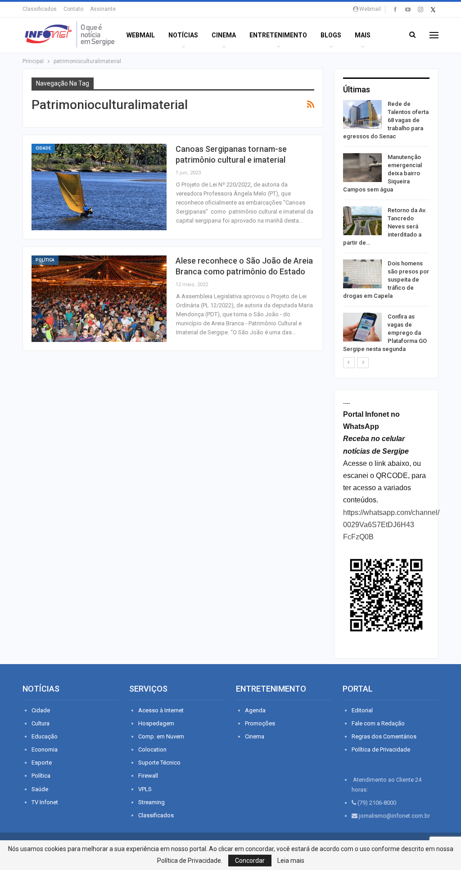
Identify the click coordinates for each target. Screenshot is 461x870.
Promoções (260, 723)
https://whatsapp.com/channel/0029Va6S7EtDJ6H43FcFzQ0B (391, 525)
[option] (386, 228)
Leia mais (290, 860)
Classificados (40, 9)
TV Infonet (45, 802)
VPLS (145, 789)
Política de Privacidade (381, 749)
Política (45, 260)
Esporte (42, 762)
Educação (45, 736)
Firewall (148, 775)
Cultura (41, 723)
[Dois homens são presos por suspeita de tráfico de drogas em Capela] (362, 274)
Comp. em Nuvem (161, 736)
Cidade (43, 148)
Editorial (362, 710)
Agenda (255, 710)
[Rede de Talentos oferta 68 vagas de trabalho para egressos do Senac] (362, 114)
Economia (45, 749)
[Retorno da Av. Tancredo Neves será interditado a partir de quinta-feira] (362, 220)
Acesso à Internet (161, 710)
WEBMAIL (141, 35)
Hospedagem (156, 723)
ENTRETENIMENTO (278, 35)
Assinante (103, 9)
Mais (363, 35)
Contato (73, 9)
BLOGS (331, 35)
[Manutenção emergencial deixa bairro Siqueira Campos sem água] (362, 167)
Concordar (250, 860)
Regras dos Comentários (384, 736)
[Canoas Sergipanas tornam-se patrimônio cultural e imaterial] (99, 187)
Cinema (224, 35)
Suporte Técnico (159, 762)
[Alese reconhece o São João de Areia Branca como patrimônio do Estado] (99, 298)
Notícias (183, 35)
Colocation (152, 749)
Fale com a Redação (378, 723)
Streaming (151, 802)
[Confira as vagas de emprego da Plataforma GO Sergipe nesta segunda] (362, 327)
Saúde (40, 789)
